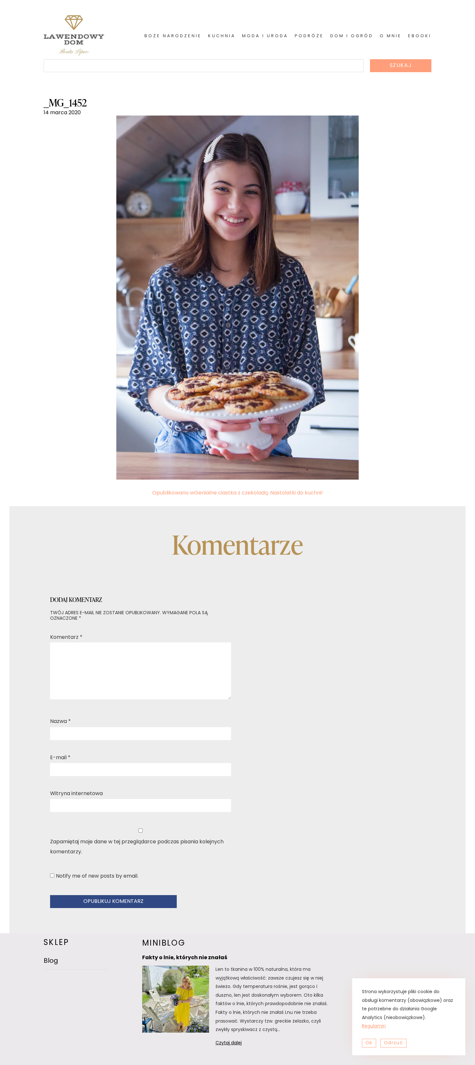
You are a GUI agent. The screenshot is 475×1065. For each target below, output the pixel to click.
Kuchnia (222, 36)
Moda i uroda (265, 36)
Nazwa (60, 721)
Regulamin (374, 1026)
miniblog (163, 944)
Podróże (309, 36)
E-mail (60, 757)
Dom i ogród (351, 36)
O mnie (391, 36)
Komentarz (66, 637)
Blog (51, 961)
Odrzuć (393, 1043)
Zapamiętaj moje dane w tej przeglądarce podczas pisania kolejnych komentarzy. (137, 846)
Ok (369, 1043)
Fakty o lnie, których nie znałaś (184, 957)
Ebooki (419, 36)
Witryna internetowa (76, 793)
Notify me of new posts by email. (97, 876)
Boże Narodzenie (173, 36)
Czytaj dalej (237, 1044)
